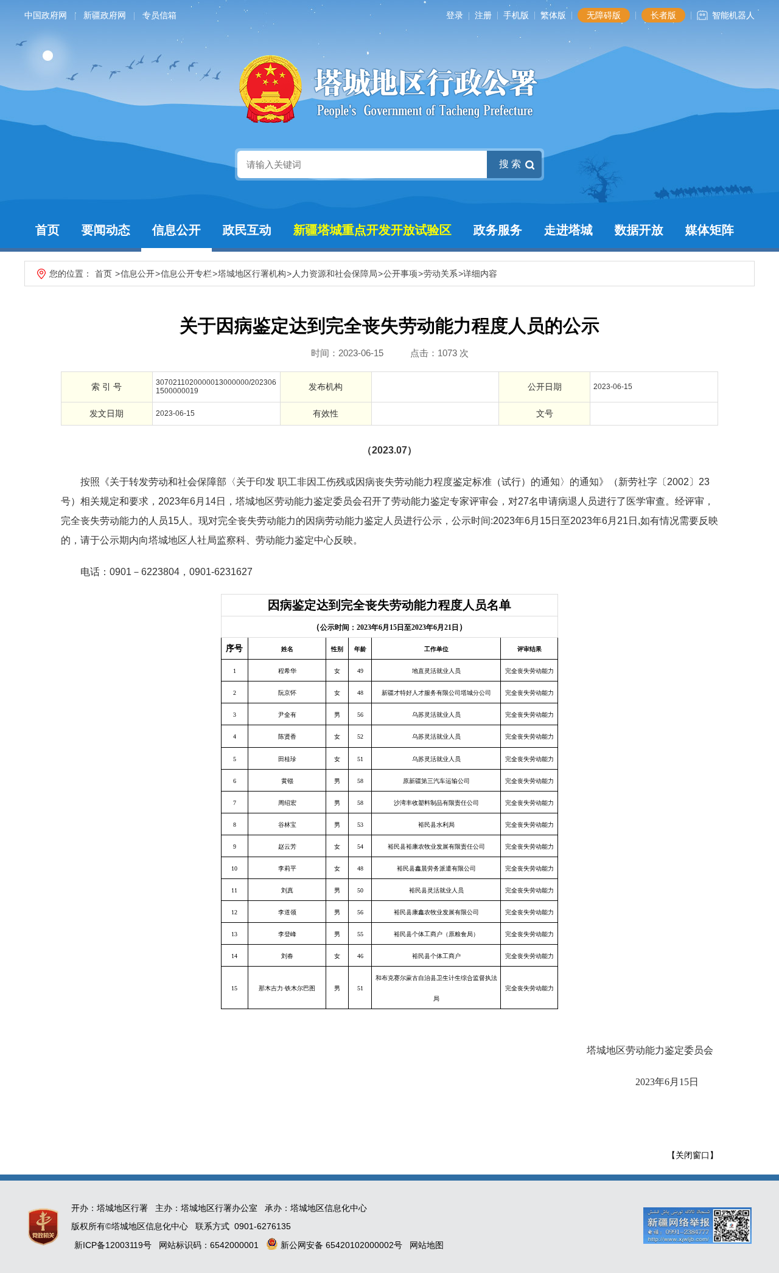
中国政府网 (45, 15)
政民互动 (247, 229)
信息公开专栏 (186, 273)
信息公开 (176, 229)
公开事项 (400, 273)
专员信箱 (159, 15)
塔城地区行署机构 (252, 273)
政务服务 (497, 229)
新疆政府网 (104, 15)
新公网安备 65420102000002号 (340, 1245)
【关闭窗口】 (692, 1155)
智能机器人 (733, 15)
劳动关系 (441, 273)
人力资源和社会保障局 (334, 273)
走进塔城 (568, 229)
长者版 (663, 15)
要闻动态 (106, 229)
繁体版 (553, 15)
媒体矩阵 (709, 229)
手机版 (516, 15)
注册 (483, 15)
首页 (47, 229)
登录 (454, 15)
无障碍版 (604, 15)
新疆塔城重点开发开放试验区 (372, 229)
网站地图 (427, 1245)
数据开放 (639, 229)
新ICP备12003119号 (113, 1245)
